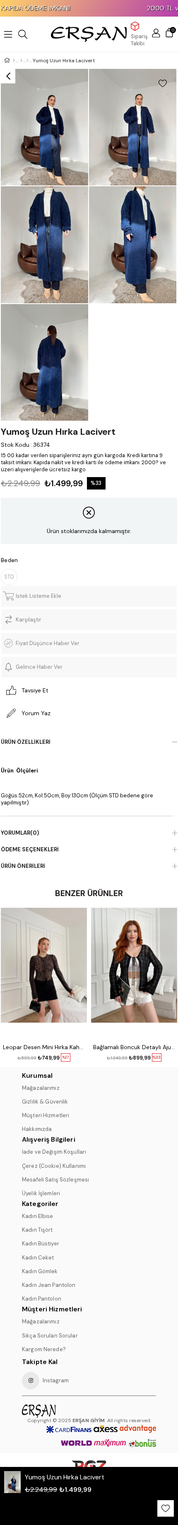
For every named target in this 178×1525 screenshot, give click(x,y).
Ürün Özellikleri (26, 741)
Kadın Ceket (38, 1257)
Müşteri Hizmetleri (45, 1115)
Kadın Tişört (37, 1229)
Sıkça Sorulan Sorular (50, 1335)
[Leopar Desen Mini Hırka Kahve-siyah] (44, 972)
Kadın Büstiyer (40, 1243)
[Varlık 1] (55, 1411)
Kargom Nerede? (44, 1349)
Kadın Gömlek (40, 1271)
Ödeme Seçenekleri (30, 849)
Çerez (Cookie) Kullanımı (54, 1165)
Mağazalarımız (41, 1087)
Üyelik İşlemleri (41, 1193)
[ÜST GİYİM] (21, 60)
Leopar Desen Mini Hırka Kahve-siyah (44, 1047)
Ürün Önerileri (23, 866)
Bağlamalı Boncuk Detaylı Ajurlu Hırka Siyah (134, 1047)
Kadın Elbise (37, 1216)
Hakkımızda (37, 1129)
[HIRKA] (27, 60)
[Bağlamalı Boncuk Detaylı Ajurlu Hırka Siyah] (134, 972)
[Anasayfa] (14, 60)
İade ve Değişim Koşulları (54, 1151)
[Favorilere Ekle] (162, 83)
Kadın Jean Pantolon (48, 1285)
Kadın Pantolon (41, 1298)
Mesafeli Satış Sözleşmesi (55, 1179)
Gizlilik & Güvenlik (45, 1101)
